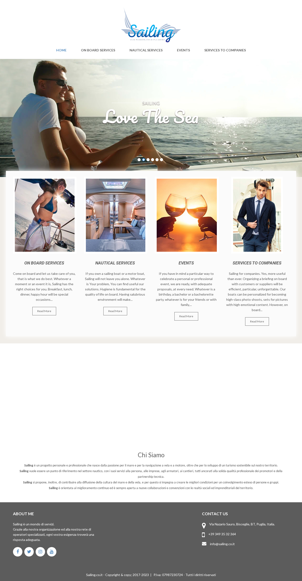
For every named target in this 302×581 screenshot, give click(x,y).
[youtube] (51, 551)
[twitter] (29, 551)
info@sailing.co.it (222, 544)
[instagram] (40, 551)
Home (61, 50)
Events (183, 50)
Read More (44, 311)
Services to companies (225, 50)
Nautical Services (146, 50)
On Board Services (98, 50)
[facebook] (17, 551)
